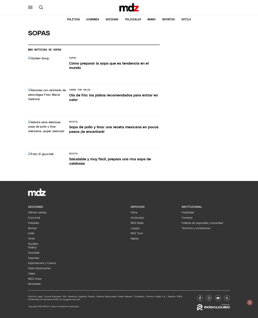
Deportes (168, 19)
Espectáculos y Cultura (42, 263)
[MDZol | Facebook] (200, 298)
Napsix (135, 238)
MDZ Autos (35, 278)
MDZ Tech (137, 233)
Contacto (187, 217)
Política (73, 19)
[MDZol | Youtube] (218, 298)
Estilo (186, 19)
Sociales (33, 243)
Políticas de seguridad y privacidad (202, 223)
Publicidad (188, 212)
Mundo (152, 19)
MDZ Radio (137, 223)
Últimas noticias (37, 212)
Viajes (31, 273)
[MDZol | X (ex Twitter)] (227, 298)
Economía (92, 19)
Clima (134, 212)
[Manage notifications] (250, 302)
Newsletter (34, 283)
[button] (30, 7)
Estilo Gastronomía (39, 268)
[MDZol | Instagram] (209, 298)
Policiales (133, 19)
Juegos (135, 228)
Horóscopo (137, 217)
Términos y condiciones (196, 228)
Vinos (31, 238)
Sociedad (112, 19)
